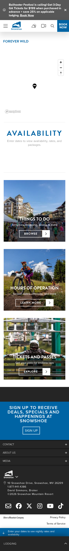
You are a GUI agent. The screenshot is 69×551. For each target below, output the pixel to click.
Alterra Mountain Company (13, 517)
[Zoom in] (60, 62)
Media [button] (6, 461)
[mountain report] (34, 26)
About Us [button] (9, 453)
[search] (52, 26)
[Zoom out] (60, 67)
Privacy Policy (58, 517)
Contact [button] (8, 444)
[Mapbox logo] (13, 111)
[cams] (44, 26)
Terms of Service (56, 524)
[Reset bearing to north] (60, 73)
